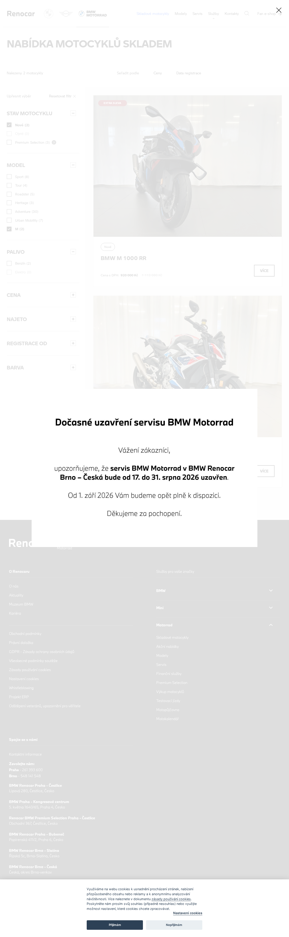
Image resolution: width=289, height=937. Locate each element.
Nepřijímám (174, 925)
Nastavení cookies (187, 913)
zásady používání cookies (171, 899)
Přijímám (115, 925)
